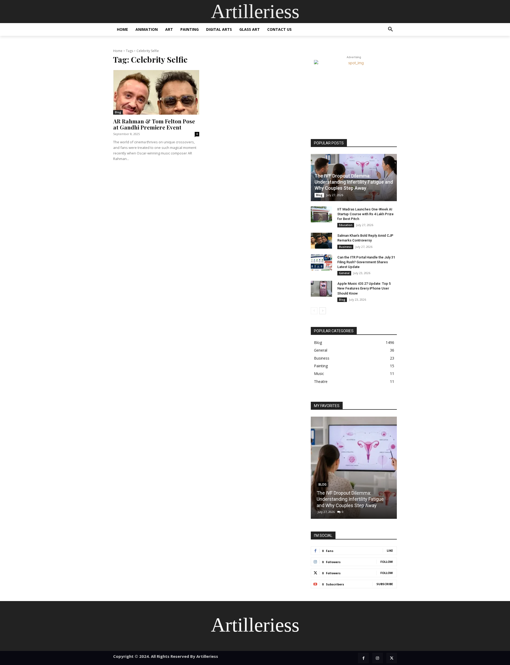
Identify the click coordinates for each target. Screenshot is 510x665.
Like (390, 550)
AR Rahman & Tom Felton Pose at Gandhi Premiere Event (154, 124)
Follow (386, 562)
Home (117, 51)
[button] (390, 29)
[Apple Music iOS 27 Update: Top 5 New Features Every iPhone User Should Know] (321, 289)
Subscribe (384, 584)
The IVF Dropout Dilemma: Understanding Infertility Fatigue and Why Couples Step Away (353, 182)
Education (345, 225)
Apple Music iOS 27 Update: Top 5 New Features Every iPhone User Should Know (364, 288)
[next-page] (322, 310)
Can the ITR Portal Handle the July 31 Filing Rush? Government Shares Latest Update (366, 262)
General (344, 273)
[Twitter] (391, 658)
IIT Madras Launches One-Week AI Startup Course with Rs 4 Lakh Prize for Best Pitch (365, 214)
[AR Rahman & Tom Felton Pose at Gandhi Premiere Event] (156, 92)
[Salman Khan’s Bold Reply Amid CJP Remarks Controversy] (321, 241)
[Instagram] (377, 658)
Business (345, 247)
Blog (118, 112)
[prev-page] (314, 310)
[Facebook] (363, 658)
